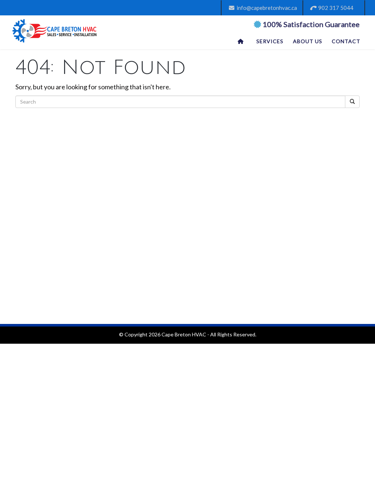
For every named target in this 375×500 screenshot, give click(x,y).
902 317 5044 (334, 7)
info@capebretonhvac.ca (265, 7)
